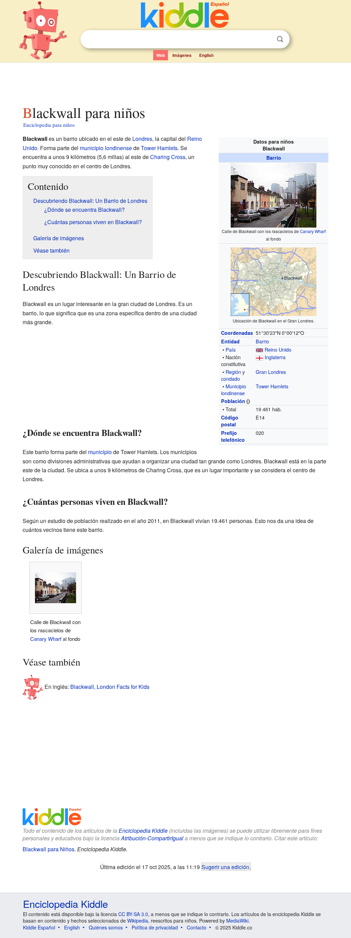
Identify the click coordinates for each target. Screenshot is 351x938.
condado (230, 378)
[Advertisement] (175, 82)
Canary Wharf (313, 231)
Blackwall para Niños (48, 849)
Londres (142, 139)
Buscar (280, 39)
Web (160, 55)
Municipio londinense (233, 389)
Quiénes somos (106, 927)
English (206, 55)
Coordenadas (237, 332)
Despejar (266, 39)
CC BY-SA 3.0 (133, 914)
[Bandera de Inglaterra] (259, 357)
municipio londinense (106, 148)
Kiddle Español (39, 927)
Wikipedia (137, 920)
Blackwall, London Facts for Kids (109, 686)
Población (233, 401)
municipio (100, 452)
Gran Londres (271, 371)
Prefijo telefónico (233, 436)
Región (233, 371)
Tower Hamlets (272, 386)
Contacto (196, 927)
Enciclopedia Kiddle (143, 831)
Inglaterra (275, 357)
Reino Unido (278, 349)
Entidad (230, 341)
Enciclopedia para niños (49, 124)
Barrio (273, 157)
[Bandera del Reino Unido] (259, 349)
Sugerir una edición (225, 866)
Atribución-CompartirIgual (152, 838)
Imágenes (182, 55)
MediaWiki (237, 920)
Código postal (229, 421)
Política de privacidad (155, 927)
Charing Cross (167, 157)
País (230, 349)
